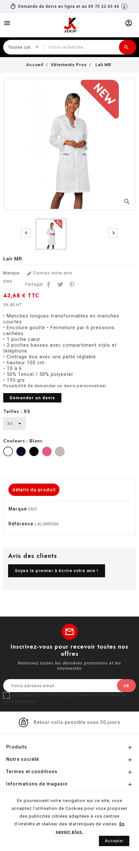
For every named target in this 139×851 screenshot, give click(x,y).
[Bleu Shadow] (21, 452)
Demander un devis (32, 397)
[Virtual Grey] (60, 452)
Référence (20, 523)
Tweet (60, 284)
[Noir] (34, 452)
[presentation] (26, 233)
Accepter (114, 841)
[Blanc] (8, 452)
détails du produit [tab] (34, 489)
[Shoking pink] (47, 452)
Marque (11, 272)
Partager (48, 284)
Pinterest (72, 284)
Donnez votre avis (49, 273)
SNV (7, 281)
